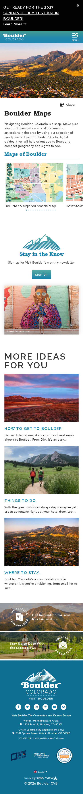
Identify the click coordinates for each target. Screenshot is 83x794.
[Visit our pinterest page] (45, 707)
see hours (52, 720)
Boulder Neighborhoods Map (30, 206)
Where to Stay (22, 572)
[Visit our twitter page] (27, 707)
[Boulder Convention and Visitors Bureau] (41, 684)
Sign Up (41, 274)
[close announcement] (78, 5)
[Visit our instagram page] (36, 707)
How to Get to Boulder (33, 428)
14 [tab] (55, 210)
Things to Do (20, 500)
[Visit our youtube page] (54, 707)
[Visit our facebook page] (18, 707)
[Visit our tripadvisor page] (63, 707)
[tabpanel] (35, 185)
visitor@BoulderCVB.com (49, 738)
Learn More (13, 24)
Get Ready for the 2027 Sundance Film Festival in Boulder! (31, 13)
